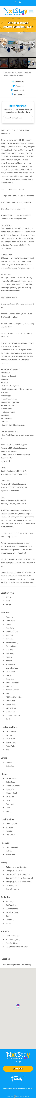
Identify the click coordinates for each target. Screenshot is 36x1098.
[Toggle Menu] (31, 12)
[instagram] (20, 1061)
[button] (2, 44)
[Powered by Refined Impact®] (18, 1096)
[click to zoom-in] (18, 34)
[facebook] (16, 1061)
